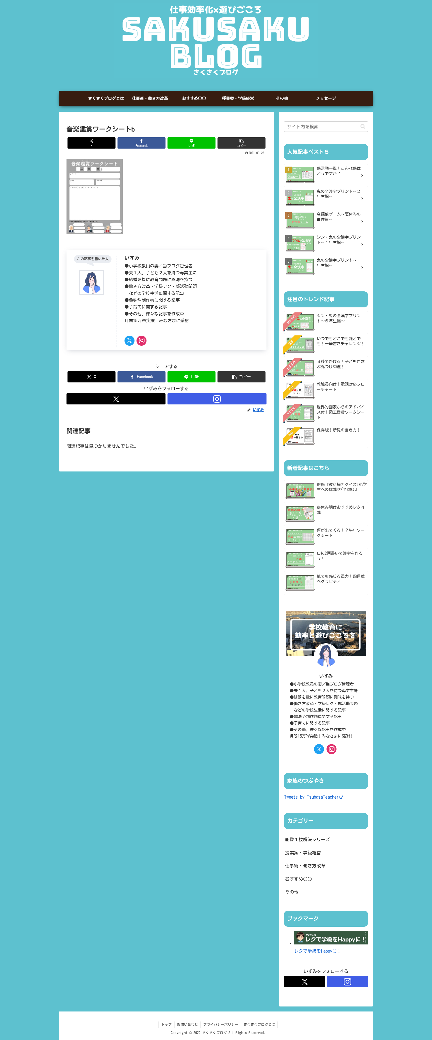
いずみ (132, 258)
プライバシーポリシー (220, 1024)
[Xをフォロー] (129, 341)
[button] (242, 143)
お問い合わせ (187, 1024)
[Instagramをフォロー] (141, 341)
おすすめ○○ (298, 879)
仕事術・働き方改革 (305, 865)
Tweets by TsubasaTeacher (311, 797)
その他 (291, 892)
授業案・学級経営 (303, 852)
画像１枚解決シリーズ (307, 839)
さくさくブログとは (259, 1024)
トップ (166, 1024)
